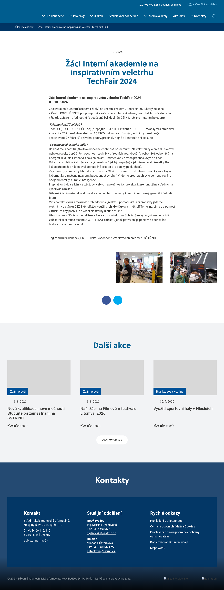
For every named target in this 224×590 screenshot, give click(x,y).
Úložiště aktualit (24, 27)
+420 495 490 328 (148, 4)
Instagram (111, 4)
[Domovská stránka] (15, 11)
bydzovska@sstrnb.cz (101, 533)
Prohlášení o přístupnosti (166, 520)
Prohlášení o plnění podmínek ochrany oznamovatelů (174, 534)
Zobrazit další (111, 440)
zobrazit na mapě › (36, 540)
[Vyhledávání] (214, 16)
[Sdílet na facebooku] (106, 300)
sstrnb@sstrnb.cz (171, 4)
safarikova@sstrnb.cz (101, 551)
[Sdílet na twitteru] (117, 300)
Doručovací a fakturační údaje (169, 542)
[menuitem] (53, 16)
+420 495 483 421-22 (100, 547)
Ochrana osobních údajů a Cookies (172, 526)
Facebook (103, 4)
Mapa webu (157, 548)
